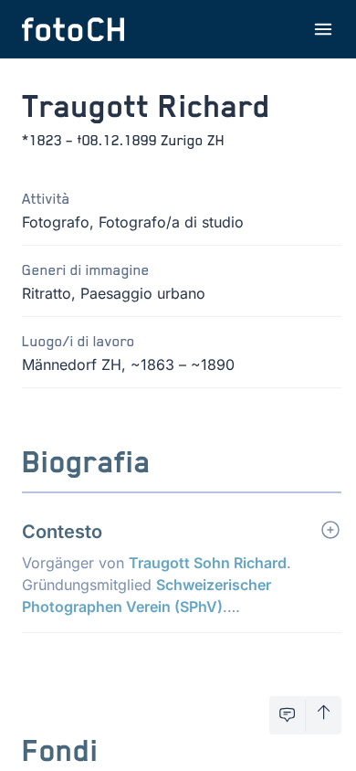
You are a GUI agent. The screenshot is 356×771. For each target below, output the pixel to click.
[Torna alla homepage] (73, 29)
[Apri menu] (323, 29)
